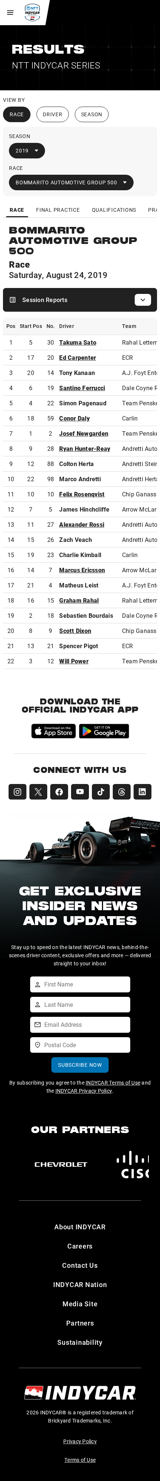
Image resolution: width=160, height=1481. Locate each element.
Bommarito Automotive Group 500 (66, 182)
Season (92, 114)
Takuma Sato (77, 342)
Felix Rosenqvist (82, 494)
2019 (22, 150)
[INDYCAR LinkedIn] (142, 792)
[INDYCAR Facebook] (59, 792)
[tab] (17, 209)
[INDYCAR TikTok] (101, 792)
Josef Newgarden (83, 433)
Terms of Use (80, 1459)
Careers (80, 1246)
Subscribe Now (80, 1064)
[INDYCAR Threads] (122, 792)
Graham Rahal (79, 600)
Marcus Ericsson (82, 570)
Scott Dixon (75, 630)
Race (17, 114)
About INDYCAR (80, 1226)
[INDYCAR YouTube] (80, 792)
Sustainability (80, 1342)
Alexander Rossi (81, 524)
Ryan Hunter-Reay (84, 448)
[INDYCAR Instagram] (17, 792)
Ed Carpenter (77, 357)
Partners (80, 1323)
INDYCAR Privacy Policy (83, 1090)
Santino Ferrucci (82, 388)
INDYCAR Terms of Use (113, 1082)
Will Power (74, 661)
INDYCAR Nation (80, 1284)
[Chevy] (61, 1164)
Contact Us (80, 1265)
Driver (53, 114)
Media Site (80, 1303)
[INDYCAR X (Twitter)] (38, 792)
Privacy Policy (80, 1441)
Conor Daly (74, 418)
